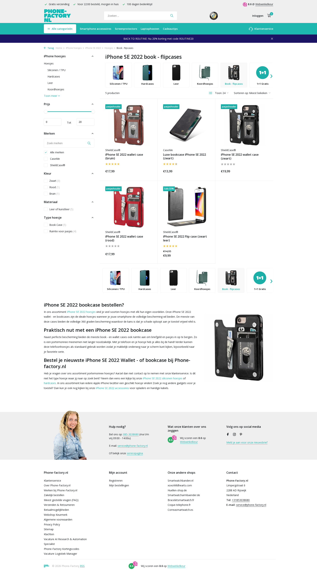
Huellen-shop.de (177, 490)
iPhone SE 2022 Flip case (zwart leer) (185, 238)
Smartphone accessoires (95, 28)
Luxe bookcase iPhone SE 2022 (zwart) (184, 156)
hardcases (50, 383)
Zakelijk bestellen (54, 495)
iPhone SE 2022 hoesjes (81, 312)
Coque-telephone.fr (179, 505)
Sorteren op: (241, 93)
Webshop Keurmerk (55, 514)
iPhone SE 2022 (93, 48)
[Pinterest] (241, 434)
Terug (50, 48)
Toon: (218, 93)
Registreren (116, 480)
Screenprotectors (126, 28)
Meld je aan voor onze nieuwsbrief (246, 442)
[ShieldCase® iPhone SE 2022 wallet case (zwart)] (244, 125)
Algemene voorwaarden (58, 519)
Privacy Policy (52, 524)
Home (59, 48)
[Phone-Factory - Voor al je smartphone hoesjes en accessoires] (57, 16)
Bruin (54, 193)
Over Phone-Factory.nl (57, 485)
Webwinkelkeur (264, 4)
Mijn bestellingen (119, 485)
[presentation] (271, 75)
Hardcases (54, 76)
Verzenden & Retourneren (59, 505)
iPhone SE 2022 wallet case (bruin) (124, 156)
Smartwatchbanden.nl (180, 480)
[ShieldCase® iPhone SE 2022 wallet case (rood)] (128, 207)
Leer (50, 83)
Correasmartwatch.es (180, 509)
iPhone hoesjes (74, 48)
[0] (268, 15)
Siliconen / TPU (56, 70)
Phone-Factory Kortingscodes (61, 549)
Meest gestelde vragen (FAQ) (61, 500)
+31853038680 (241, 500)
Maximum (85, 122)
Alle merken (56, 152)
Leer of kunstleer (61, 209)
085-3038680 (131, 434)
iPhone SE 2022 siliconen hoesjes (162, 378)
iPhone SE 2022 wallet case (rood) (124, 238)
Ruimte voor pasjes (62, 231)
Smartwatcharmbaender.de (184, 495)
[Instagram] (234, 434)
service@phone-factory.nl (133, 445)
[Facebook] (227, 434)
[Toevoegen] (145, 170)
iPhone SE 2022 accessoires (112, 388)
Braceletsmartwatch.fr (181, 500)
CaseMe (54, 158)
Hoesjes (109, 48)
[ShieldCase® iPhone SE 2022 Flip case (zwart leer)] (186, 207)
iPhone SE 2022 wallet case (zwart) (240, 156)
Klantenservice (263, 28)
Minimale (52, 122)
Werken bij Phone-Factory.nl (60, 490)
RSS (82, 566)
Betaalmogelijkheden (56, 509)
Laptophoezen (150, 28)
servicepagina (135, 453)
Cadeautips (170, 28)
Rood (54, 187)
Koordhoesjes (56, 89)
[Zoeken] (171, 15)
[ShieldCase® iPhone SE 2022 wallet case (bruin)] (128, 125)
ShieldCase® (57, 165)
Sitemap (49, 529)
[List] (210, 93)
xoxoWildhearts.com (180, 485)
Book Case (57, 225)
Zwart (54, 180)
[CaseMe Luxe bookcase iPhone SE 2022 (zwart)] (186, 125)
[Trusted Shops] (214, 15)
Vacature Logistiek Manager (60, 553)
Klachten (49, 534)
